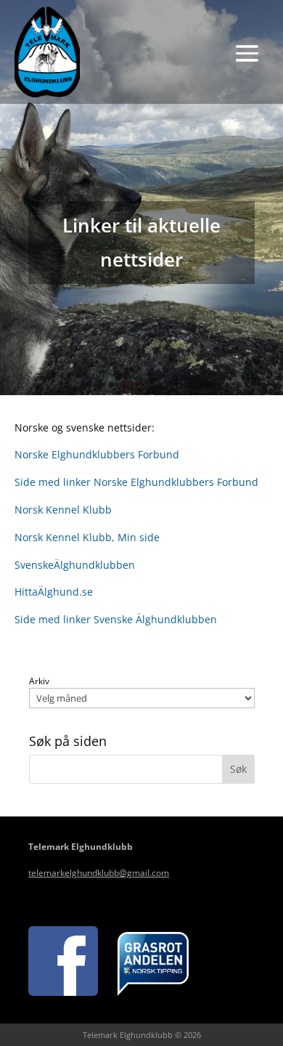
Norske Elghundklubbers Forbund (97, 454)
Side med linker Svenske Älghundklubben (116, 619)
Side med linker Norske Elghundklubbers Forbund (136, 482)
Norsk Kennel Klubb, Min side (87, 537)
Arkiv (39, 681)
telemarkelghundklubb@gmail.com (98, 873)
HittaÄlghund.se (54, 592)
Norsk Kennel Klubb (63, 509)
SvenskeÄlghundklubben (75, 565)
